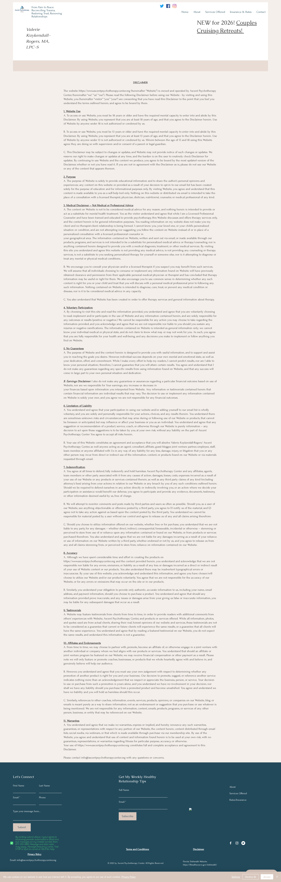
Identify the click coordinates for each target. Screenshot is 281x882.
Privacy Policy (128, 876)
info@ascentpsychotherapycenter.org (103, 757)
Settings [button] (236, 876)
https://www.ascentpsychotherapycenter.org (104, 90)
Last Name (44, 785)
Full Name (124, 790)
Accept (266, 876)
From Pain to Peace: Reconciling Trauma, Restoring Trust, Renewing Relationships (47, 12)
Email (16, 797)
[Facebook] (168, 6)
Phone (42, 797)
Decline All (250, 876)
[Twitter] (162, 6)
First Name (18, 785)
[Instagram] (174, 6)
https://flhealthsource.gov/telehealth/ (200, 864)
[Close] (277, 876)
